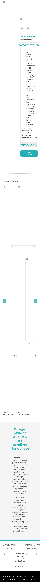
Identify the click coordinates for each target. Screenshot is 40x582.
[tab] (29, 45)
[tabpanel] (28, 94)
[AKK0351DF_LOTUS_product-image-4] (11, 34)
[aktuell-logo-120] (9, 2)
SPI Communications (30, 579)
